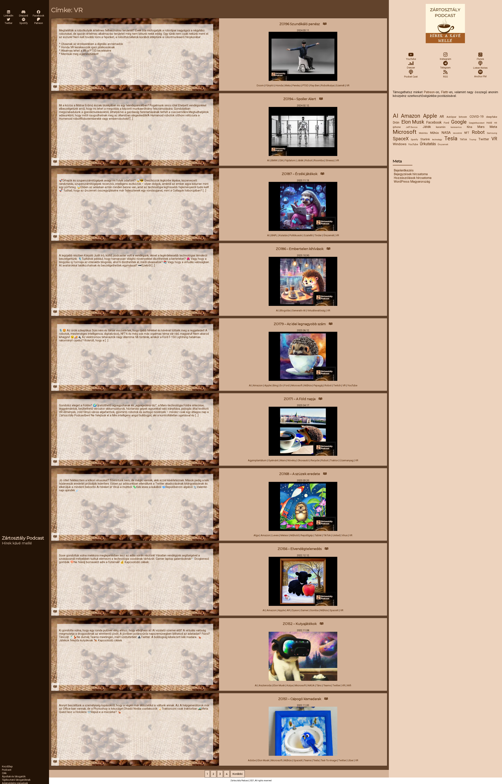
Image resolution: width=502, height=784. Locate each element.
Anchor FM (480, 76)
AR (442, 117)
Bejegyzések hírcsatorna (411, 174)
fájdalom (290, 160)
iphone (397, 127)
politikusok (295, 235)
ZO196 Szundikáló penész (299, 24)
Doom (260, 85)
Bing (275, 385)
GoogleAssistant (476, 123)
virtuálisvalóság (316, 310)
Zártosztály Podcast (23, 538)
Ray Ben (314, 85)
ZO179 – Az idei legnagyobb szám (300, 324)
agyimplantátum (257, 460)
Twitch (337, 385)
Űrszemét (443, 144)
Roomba (319, 160)
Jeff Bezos (411, 127)
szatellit (308, 235)
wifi (349, 685)
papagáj (318, 385)
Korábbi (238, 773)
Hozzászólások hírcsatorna (412, 178)
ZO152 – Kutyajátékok (300, 624)
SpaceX (401, 138)
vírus (344, 535)
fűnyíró (270, 85)
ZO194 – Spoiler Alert (299, 99)
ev (281, 385)
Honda (279, 85)
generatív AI (299, 310)
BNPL (274, 235)
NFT (466, 132)
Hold (489, 122)
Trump (472, 139)
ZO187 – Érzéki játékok (299, 174)
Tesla (450, 138)
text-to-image (329, 760)
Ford (446, 122)
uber (350, 760)
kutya (290, 685)
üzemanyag (346, 460)
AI (395, 115)
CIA (281, 160)
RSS (445, 76)
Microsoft (405, 132)
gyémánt (273, 460)
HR (495, 123)
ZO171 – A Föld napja (300, 399)
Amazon (410, 116)
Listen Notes (480, 67)
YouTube (411, 58)
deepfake (491, 116)
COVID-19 (477, 117)
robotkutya (327, 85)
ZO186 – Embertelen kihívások (300, 249)
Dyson (295, 610)
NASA (446, 132)
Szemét (340, 85)
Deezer (411, 67)
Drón (396, 122)
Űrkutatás (428, 144)
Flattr (444, 92)
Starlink (425, 139)
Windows (400, 144)
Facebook (434, 122)
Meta (493, 127)
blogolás (285, 310)
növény (291, 460)
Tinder (318, 235)
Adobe (252, 760)
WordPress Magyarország (412, 181)
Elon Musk (412, 122)
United (336, 535)
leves (275, 535)
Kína (469, 127)
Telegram (445, 67)
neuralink (457, 133)
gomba (314, 610)
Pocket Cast (411, 76)
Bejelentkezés (404, 170)
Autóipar (451, 116)
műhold (294, 535)
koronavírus (456, 127)
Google (459, 122)
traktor (334, 460)
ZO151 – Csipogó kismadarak (299, 699)
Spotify (414, 139)
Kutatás (283, 235)
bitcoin (463, 116)
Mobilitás (423, 133)
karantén (441, 127)
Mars (481, 127)
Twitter (483, 139)
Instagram (445, 58)
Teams (327, 685)
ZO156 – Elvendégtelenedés (300, 549)
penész (296, 85)
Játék (427, 127)
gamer (304, 610)
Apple (430, 116)
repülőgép (307, 535)
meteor (284, 535)
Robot (478, 132)
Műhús (434, 133)
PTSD (305, 85)
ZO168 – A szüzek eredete (299, 474)
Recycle (315, 460)
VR (494, 138)
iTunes (480, 58)
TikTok (463, 139)
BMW (274, 160)
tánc (319, 685)
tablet (318, 535)
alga (256, 535)
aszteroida (265, 685)
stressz (330, 160)
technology (437, 139)
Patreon (429, 92)
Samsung (492, 133)
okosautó (303, 460)
